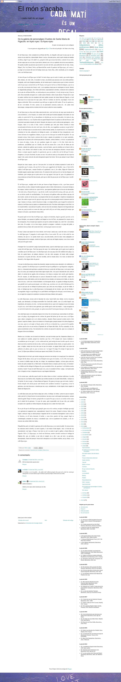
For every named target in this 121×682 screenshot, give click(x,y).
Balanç (84, 475)
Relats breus (46, 450)
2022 (101, 41)
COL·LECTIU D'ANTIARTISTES (89, 197)
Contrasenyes (84, 257)
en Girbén (25, 469)
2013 (82, 500)
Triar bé (84, 462)
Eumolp (83, 123)
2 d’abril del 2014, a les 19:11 (35, 459)
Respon (24, 464)
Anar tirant (99, 47)
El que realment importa (88, 469)
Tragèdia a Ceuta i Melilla (87, 293)
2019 (83, 41)
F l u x (83, 310)
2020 (90, 41)
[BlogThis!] (36, 448)
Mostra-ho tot (100, 221)
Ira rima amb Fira (93, 180)
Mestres (84, 471)
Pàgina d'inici (23, 24)
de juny (84, 441)
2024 (92, 43)
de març (84, 493)
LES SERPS (92, 311)
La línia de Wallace (86, 322)
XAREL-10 (84, 279)
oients (83, 455)
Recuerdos (91, 112)
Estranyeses (82, 55)
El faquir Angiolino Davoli (94, 155)
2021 (96, 41)
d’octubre (85, 432)
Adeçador (91, 125)
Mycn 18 (48, 48)
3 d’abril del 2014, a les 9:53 (35, 469)
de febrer (84, 495)
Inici (46, 520)
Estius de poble (85, 511)
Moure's (81, 58)
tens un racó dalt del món (88, 274)
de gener (84, 497)
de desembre (86, 428)
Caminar (84, 466)
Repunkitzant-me (86, 480)
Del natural (85, 490)
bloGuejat (83, 136)
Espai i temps (92, 324)
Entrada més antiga (68, 520)
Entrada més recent (23, 520)
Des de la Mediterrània (87, 256)
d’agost (84, 437)
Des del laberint (85, 513)
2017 (96, 39)
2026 (82, 399)
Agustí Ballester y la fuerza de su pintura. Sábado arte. (94, 265)
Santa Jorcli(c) (86, 460)
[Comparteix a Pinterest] (42, 448)
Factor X (83, 509)
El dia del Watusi (93, 137)
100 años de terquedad (85, 38)
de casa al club (85, 191)
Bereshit (83, 154)
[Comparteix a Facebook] (40, 448)
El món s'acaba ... (44, 8)
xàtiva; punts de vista (87, 292)
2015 (85, 39)
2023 (84, 43)
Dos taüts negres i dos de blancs (90, 453)
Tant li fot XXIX (86, 447)
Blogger (70, 669)
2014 (80, 39)
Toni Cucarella (85, 179)
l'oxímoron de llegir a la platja (87, 193)
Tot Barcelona (85, 261)
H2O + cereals (86, 482)
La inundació (85, 473)
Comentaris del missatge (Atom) (34, 523)
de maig (84, 443)
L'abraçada (91, 168)
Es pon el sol (96, 54)
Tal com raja (87, 60)
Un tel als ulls (84, 507)
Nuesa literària (85, 229)
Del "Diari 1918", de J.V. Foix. (88, 275)
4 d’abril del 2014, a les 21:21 (36, 481)
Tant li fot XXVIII (86, 484)
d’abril (84, 445)
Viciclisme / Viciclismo (87, 166)
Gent (80, 57)
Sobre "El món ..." (40, 24)
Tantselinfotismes (86, 62)
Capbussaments (89, 49)
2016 (90, 39)
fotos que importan (86, 111)
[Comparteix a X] (38, 448)
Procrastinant (88, 58)
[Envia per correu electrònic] (35, 448)
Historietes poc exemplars (36, 450)
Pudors (84, 477)
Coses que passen (91, 51)
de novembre (86, 430)
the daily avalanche (86, 210)
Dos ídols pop (92, 211)
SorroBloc (84, 297)
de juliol (84, 439)
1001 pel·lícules (97, 38)
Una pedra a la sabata (91, 64)
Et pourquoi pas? (94, 55)
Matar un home (86, 464)
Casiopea (25, 459)
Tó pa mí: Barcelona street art (89, 458)
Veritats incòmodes (85, 150)
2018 (101, 39)
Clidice (24, 481)
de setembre (85, 434)
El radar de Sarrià (86, 148)
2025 (99, 43)
